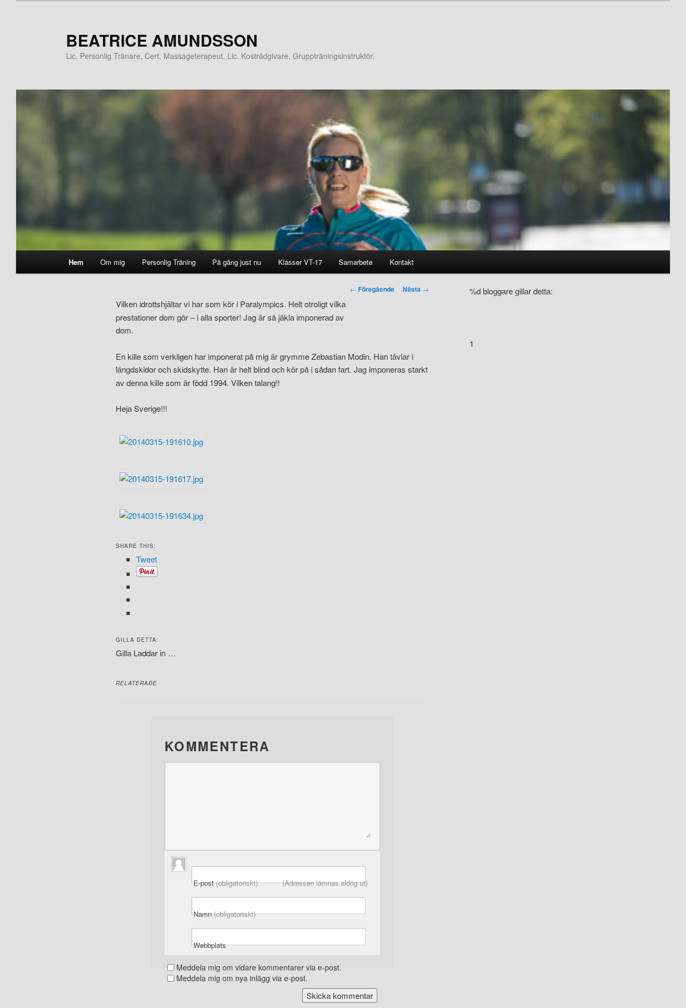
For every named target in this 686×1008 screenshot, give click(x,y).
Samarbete (355, 262)
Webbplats (209, 945)
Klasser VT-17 (300, 262)
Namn (224, 914)
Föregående (372, 289)
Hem (76, 262)
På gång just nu (236, 262)
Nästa (415, 289)
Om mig (112, 262)
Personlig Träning (169, 262)
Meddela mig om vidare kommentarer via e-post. (258, 967)
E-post (280, 883)
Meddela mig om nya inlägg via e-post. (242, 978)
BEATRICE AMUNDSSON (162, 39)
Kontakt (402, 262)
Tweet (146, 559)
